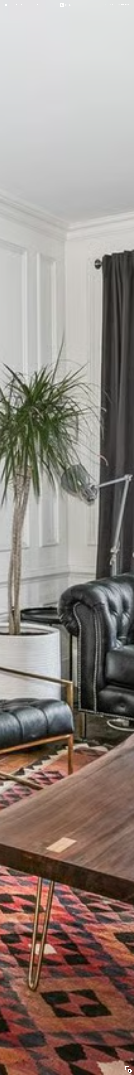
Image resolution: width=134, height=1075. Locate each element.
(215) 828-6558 (123, 5)
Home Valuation (36, 5)
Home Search (21, 5)
